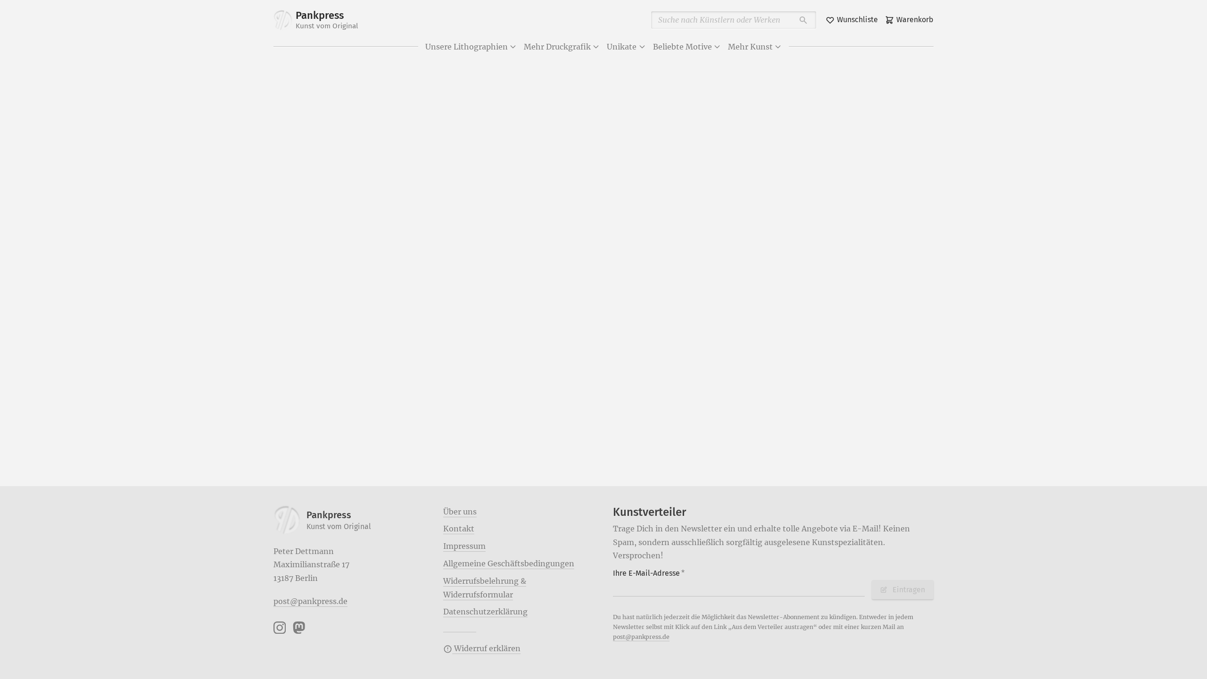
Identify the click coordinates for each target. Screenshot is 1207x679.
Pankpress (327, 19)
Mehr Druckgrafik (557, 46)
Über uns (460, 511)
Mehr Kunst (750, 46)
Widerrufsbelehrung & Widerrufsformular (484, 587)
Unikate (622, 46)
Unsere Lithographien (466, 46)
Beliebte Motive (682, 46)
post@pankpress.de (310, 601)
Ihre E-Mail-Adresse (649, 573)
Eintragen (909, 589)
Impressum (464, 546)
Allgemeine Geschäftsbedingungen (508, 563)
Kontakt (458, 528)
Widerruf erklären (486, 648)
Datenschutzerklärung (485, 611)
